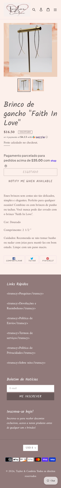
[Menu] (55, 9)
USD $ (29, 447)
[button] (26, 137)
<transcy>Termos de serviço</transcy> (20, 335)
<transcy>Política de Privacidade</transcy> (21, 350)
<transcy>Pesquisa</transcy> (25, 293)
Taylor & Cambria (26, 471)
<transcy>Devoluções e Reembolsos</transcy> (21, 306)
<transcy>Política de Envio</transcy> (20, 321)
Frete (7, 142)
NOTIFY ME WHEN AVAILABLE (30, 181)
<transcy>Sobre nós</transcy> (26, 363)
